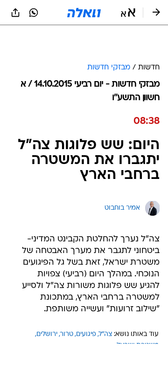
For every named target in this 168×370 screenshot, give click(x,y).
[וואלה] (84, 12)
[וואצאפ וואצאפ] (33, 12)
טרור (66, 334)
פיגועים (86, 334)
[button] (128, 12)
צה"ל (105, 334)
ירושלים (46, 334)
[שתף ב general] (15, 12)
